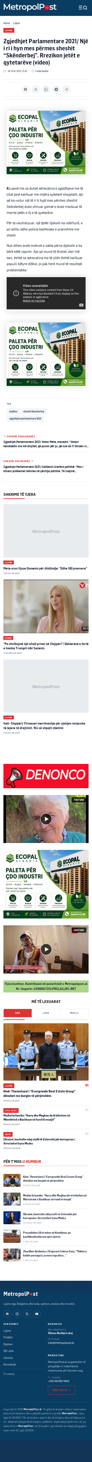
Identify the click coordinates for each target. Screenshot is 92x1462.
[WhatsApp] (46, 89)
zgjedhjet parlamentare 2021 (25, 418)
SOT (17, 1013)
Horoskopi (9, 1364)
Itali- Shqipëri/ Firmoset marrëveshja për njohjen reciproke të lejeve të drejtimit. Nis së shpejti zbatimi (44, 725)
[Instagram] (17, 1314)
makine (13, 411)
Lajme (16, 23)
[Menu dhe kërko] (79, 7)
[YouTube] (37, 1314)
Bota (8, 1134)
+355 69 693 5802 (58, 1381)
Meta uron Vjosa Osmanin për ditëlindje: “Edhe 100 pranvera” (45, 568)
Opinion (8, 1344)
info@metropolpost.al (61, 1342)
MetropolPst (20, 1293)
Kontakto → (61, 1390)
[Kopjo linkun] (66, 89)
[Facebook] (25, 89)
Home (6, 23)
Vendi (8, 638)
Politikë (8, 1337)
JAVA (46, 1013)
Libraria (8, 1357)
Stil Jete (11, 1110)
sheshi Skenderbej (33, 411)
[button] (46, 819)
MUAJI (74, 1013)
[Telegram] (56, 89)
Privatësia (9, 1374)
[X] (36, 89)
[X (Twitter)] (27, 1314)
